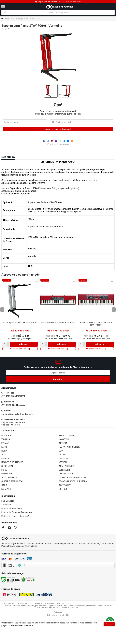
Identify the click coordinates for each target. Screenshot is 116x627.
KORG (4, 447)
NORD (4, 451)
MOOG (4, 470)
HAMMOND (6, 473)
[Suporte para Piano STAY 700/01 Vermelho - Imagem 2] (65, 91)
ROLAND (5, 443)
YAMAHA (5, 439)
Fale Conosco (7, 501)
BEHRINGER (64, 470)
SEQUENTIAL (7, 466)
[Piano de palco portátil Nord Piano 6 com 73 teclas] (96, 314)
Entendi (109, 624)
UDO (61, 451)
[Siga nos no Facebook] (3, 527)
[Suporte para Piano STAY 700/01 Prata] (20, 314)
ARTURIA (63, 443)
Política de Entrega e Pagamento (16, 512)
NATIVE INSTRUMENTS (69, 447)
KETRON (63, 462)
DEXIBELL (63, 454)
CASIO (4, 485)
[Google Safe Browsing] (28, 579)
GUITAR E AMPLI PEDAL (12, 481)
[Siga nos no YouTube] (9, 527)
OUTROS (63, 489)
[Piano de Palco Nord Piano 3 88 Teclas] (58, 314)
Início (7, 19)
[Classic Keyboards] (59, 7)
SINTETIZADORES (67, 435)
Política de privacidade (11, 508)
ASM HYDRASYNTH (68, 466)
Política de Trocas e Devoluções (16, 516)
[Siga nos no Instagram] (15, 527)
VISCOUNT (64, 458)
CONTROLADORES (67, 473)
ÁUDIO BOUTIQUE (9, 477)
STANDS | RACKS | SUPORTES (26, 19)
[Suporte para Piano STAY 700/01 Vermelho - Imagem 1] (51, 91)
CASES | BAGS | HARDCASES (72, 477)
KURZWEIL (6, 489)
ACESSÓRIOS (65, 485)
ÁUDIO (4, 454)
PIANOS (5, 458)
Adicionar (23, 344)
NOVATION (64, 439)
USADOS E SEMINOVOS (12, 462)
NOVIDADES (7, 435)
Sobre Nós (6, 504)
